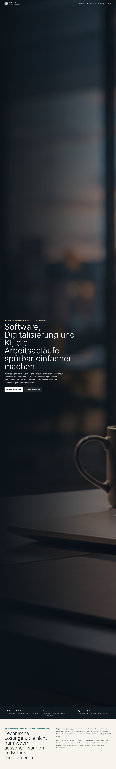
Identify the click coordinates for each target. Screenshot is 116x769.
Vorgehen (101, 3)
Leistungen (81, 3)
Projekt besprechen (13, 389)
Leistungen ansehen (33, 389)
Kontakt (109, 3)
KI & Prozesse (91, 3)
